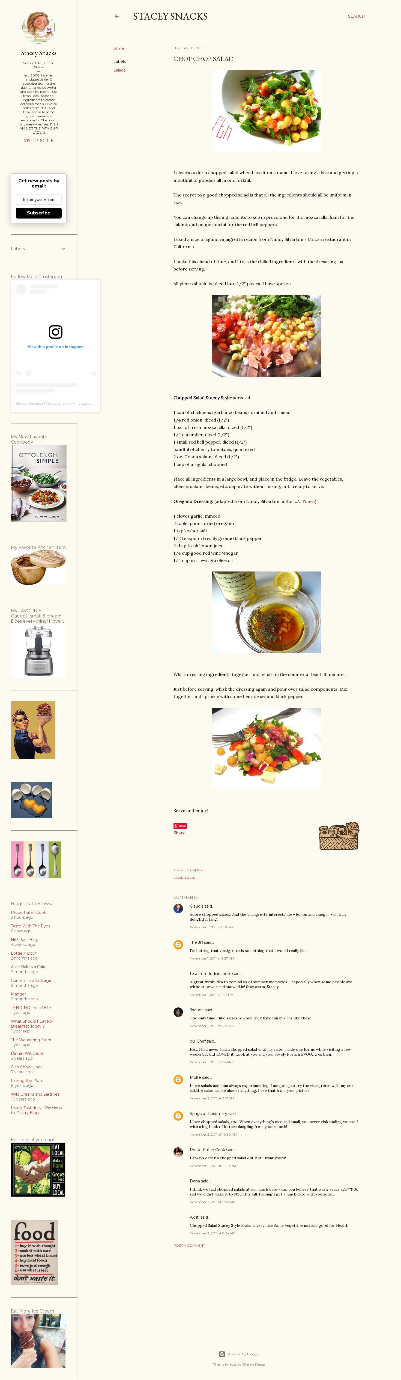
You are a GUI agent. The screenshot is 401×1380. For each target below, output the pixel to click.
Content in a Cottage (31, 980)
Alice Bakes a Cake (29, 966)
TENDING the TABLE (31, 1007)
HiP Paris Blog (24, 939)
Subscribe (38, 213)
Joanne (197, 1009)
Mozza (315, 239)
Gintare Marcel (253, 1364)
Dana (195, 1181)
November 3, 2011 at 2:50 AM (212, 1202)
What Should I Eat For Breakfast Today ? (32, 1024)
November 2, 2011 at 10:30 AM (213, 1134)
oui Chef (198, 1041)
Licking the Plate (27, 1080)
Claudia (197, 906)
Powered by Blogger (244, 1354)
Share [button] (118, 48)
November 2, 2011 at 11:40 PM (213, 1166)
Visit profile (38, 140)
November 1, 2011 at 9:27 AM (212, 958)
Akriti (194, 1217)
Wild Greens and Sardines (35, 1094)
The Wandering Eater (31, 1039)
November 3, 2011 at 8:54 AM (212, 1233)
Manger (18, 994)
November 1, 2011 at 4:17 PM (212, 994)
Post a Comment (189, 1245)
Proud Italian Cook (207, 1149)
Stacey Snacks (170, 16)
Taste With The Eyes (30, 926)
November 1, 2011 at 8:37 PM (212, 1026)
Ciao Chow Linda (27, 1067)
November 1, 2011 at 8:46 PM (212, 1062)
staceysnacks (58, 403)
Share (179, 832)
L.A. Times (304, 501)
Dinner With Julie (27, 1053)
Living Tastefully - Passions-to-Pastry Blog (37, 1110)
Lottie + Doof (24, 953)
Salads (119, 70)
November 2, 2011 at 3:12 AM (212, 1098)
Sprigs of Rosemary (208, 1113)
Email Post (195, 870)
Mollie (195, 1077)
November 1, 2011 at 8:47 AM (212, 927)
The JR (196, 942)
